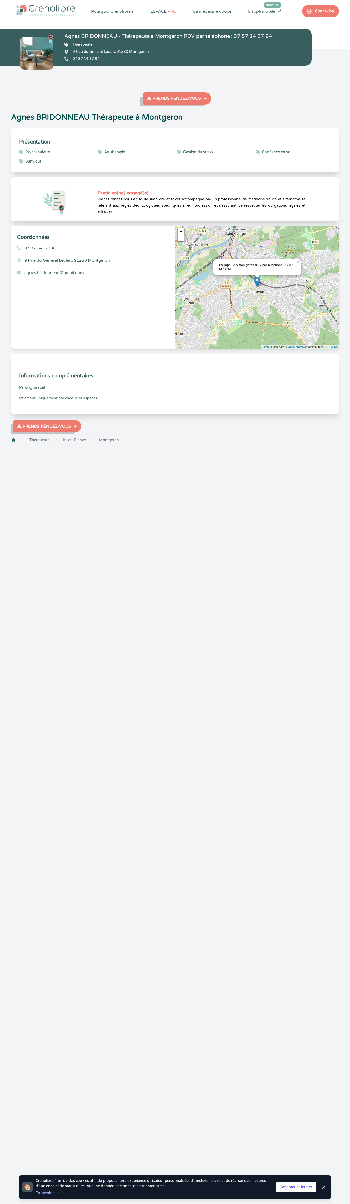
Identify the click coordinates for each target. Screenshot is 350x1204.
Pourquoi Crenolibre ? (112, 11)
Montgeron (109, 440)
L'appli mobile (263, 11)
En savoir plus (47, 1193)
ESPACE (163, 11)
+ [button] (181, 231)
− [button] (181, 238)
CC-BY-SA (331, 347)
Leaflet (266, 347)
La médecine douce (212, 11)
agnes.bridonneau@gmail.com (54, 272)
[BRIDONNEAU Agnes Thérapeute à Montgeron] (36, 53)
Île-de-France (74, 440)
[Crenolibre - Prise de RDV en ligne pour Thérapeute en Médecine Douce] (45, 10)
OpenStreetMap (297, 347)
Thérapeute (39, 440)
